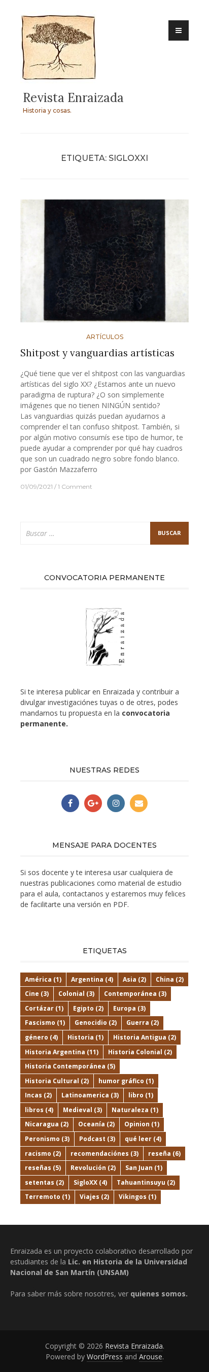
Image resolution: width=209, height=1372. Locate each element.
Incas (38, 1095)
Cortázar (44, 1008)
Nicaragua (46, 1124)
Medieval (82, 1110)
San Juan (143, 1167)
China (170, 979)
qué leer (143, 1138)
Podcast (97, 1138)
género (41, 1037)
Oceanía (96, 1124)
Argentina (92, 979)
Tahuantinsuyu (146, 1182)
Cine (37, 993)
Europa (129, 1008)
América (43, 979)
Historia (85, 1037)
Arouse (150, 1356)
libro (140, 1095)
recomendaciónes (104, 1153)
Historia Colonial (140, 1052)
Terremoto (47, 1196)
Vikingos (137, 1196)
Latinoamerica (90, 1095)
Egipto (88, 1008)
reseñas (43, 1167)
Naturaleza (135, 1110)
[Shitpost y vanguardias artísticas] (104, 265)
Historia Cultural (57, 1081)
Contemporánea (135, 993)
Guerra (142, 1022)
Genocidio (96, 1022)
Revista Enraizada (73, 98)
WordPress (105, 1356)
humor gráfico (126, 1081)
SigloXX (90, 1182)
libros (39, 1110)
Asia (134, 979)
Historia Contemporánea (70, 1066)
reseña (164, 1153)
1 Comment (75, 486)
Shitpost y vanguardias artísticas (97, 353)
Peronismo (47, 1138)
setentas (44, 1182)
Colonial (76, 993)
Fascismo (45, 1022)
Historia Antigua (144, 1037)
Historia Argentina (61, 1052)
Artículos (104, 337)
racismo (43, 1153)
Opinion (141, 1124)
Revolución (93, 1167)
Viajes (94, 1196)
